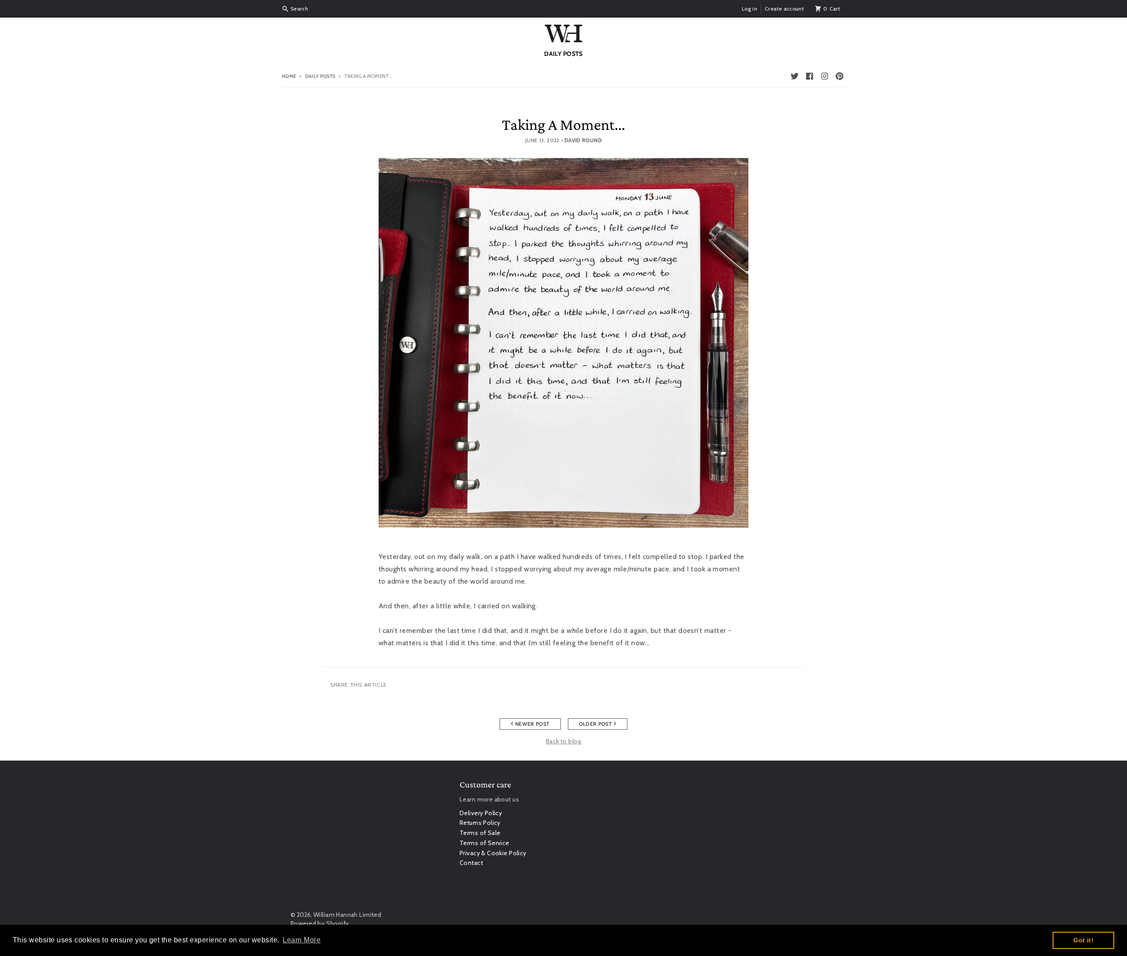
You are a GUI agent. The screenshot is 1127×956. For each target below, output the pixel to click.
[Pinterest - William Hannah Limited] (839, 76)
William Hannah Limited (347, 915)
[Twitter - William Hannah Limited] (794, 76)
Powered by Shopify (320, 923)
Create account (784, 8)
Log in (749, 8)
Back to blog (563, 741)
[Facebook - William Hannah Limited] (809, 76)
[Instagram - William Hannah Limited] (824, 76)
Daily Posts (320, 76)
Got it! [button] (1083, 940)
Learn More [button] (301, 940)
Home (289, 76)
